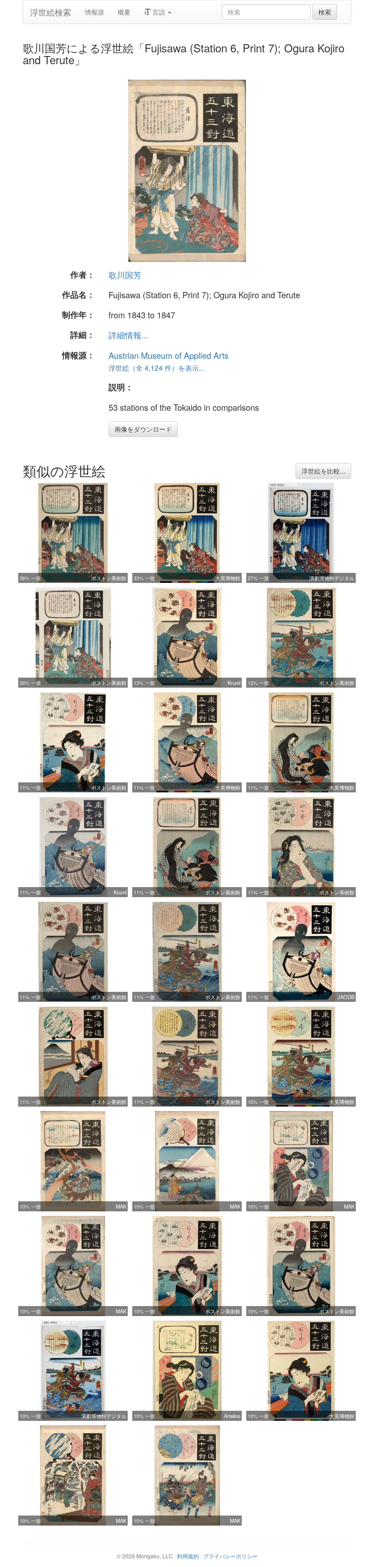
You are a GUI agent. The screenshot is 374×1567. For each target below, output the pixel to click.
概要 (124, 11)
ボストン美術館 (108, 578)
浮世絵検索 (50, 12)
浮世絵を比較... (323, 470)
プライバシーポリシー (230, 1556)
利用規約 (188, 1556)
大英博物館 (227, 578)
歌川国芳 (125, 275)
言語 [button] (158, 11)
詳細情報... (128, 335)
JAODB (346, 996)
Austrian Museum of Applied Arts (169, 355)
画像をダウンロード (143, 429)
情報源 (94, 11)
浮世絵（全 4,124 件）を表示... (156, 367)
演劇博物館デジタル (331, 578)
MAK (121, 1206)
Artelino (232, 1415)
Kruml (234, 682)
